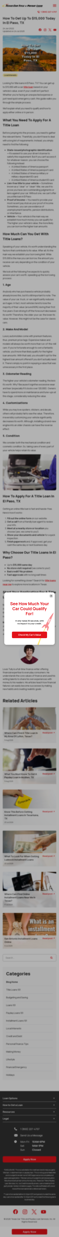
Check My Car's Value (29, 634)
